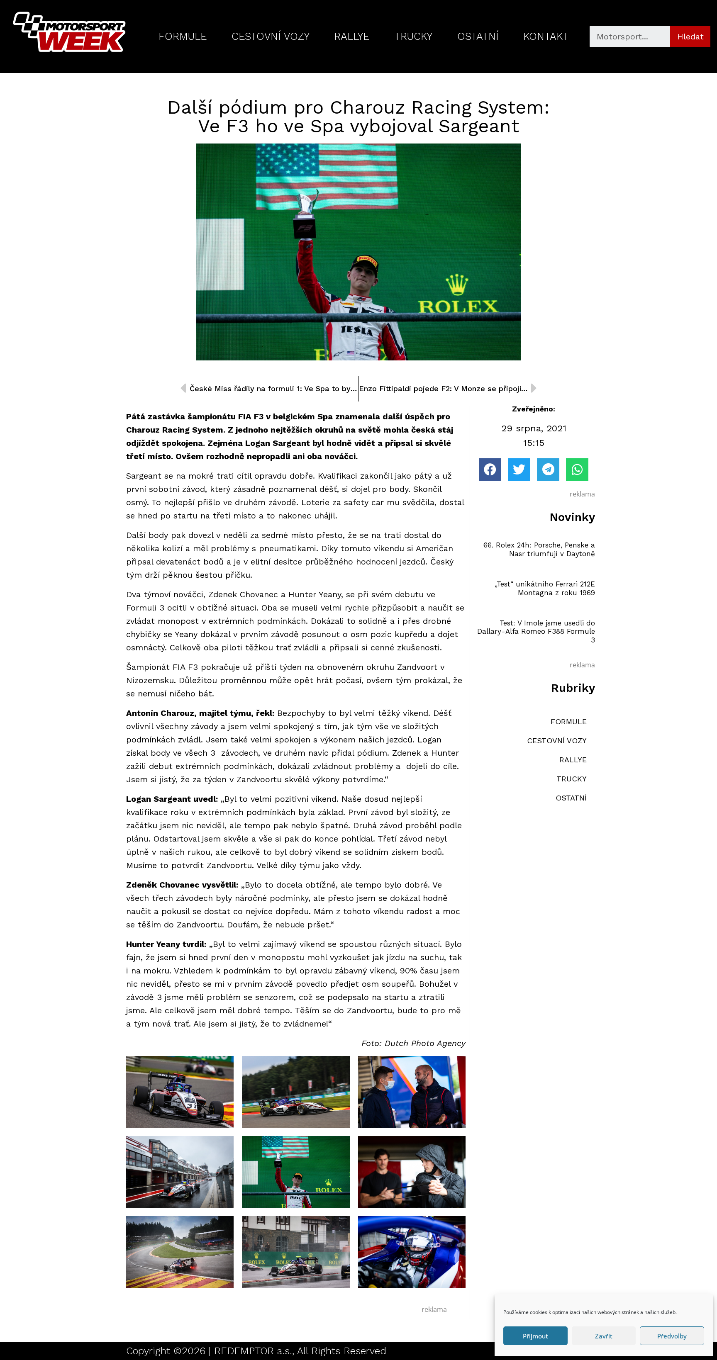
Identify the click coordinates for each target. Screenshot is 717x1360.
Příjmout (535, 1336)
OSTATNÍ (478, 36)
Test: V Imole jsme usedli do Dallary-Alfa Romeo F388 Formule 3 (536, 631)
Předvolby (672, 1336)
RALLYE (351, 36)
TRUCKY (413, 36)
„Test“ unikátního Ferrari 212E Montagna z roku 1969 (545, 588)
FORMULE (183, 36)
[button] (490, 469)
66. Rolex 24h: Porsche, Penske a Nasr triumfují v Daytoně (539, 549)
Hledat (690, 36)
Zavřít (603, 1336)
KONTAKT (546, 36)
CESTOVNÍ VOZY (271, 36)
